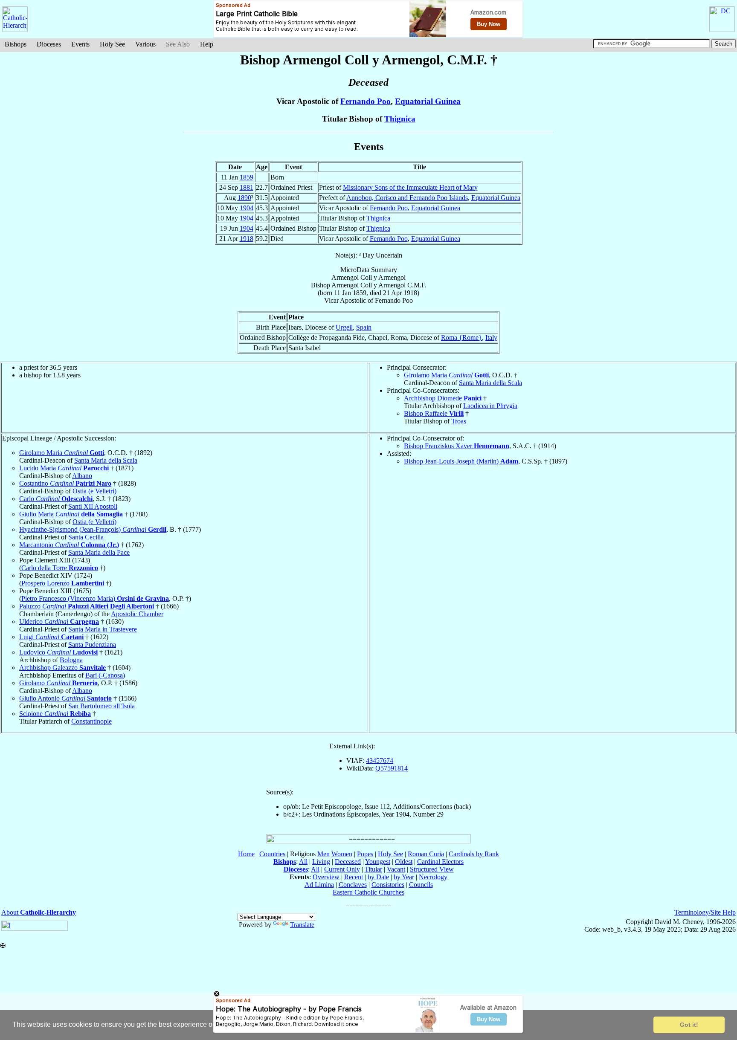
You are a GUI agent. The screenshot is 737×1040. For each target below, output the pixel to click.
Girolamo (58, 683)
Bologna (71, 659)
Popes (365, 853)
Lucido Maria (64, 468)
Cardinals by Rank (474, 853)
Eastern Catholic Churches (368, 892)
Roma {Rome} (461, 337)
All (303, 861)
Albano (82, 475)
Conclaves (353, 884)
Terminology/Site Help (705, 912)
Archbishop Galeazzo (62, 667)
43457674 (379, 760)
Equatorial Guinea (428, 101)
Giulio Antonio (65, 698)
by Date (378, 877)
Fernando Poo (365, 101)
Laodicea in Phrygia (490, 405)
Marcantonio (69, 544)
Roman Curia (426, 853)
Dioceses (49, 44)
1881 (246, 187)
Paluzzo (86, 606)
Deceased (348, 861)
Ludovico (58, 652)
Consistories (387, 884)
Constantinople (91, 721)
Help (206, 44)
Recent (353, 877)
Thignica (399, 118)
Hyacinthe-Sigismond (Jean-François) (92, 529)
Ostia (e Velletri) (94, 491)
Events (80, 44)
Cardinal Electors (440, 861)
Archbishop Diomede (443, 398)
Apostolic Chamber (137, 613)
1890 (244, 197)
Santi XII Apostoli (92, 506)
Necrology (433, 877)
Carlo (56, 498)
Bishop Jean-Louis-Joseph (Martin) (461, 461)
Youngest (377, 861)
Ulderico (59, 621)
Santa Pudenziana (92, 644)
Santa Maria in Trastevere (102, 629)
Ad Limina (319, 884)
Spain (363, 327)
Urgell (344, 327)
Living (321, 861)
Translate (302, 924)
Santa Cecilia (86, 537)
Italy (491, 337)
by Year (404, 877)
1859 (246, 177)
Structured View (432, 869)
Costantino (65, 483)
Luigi (51, 636)
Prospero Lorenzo (62, 583)
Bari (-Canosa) (105, 675)
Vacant (396, 869)
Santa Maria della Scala (490, 382)
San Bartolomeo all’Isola (101, 706)
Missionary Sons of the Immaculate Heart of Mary (410, 187)
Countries (272, 853)
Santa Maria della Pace (99, 552)
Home (246, 853)
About (38, 912)
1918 (246, 238)
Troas (458, 421)
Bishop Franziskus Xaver (456, 445)
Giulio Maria (71, 514)
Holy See (112, 44)
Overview (326, 877)
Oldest (403, 861)
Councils (421, 884)
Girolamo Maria (446, 375)
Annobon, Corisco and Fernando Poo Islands (407, 197)
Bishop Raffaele (434, 413)
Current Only (342, 869)
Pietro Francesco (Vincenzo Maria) (95, 598)
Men (323, 853)
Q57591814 (391, 768)
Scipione (55, 713)
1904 (246, 207)
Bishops (15, 44)
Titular (373, 869)
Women (341, 853)
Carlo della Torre (59, 567)
